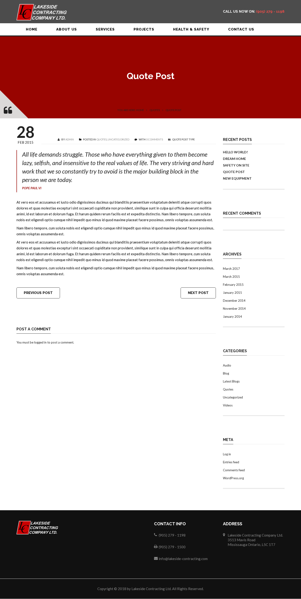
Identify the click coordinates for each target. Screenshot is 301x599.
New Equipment (237, 178)
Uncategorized (118, 139)
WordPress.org (233, 478)
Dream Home (234, 159)
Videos (228, 405)
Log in (227, 454)
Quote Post (234, 172)
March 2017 (231, 269)
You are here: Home (130, 110)
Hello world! (235, 152)
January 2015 (232, 292)
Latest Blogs (231, 381)
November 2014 (234, 308)
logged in (40, 342)
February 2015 (233, 284)
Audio (227, 365)
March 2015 (231, 276)
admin (69, 139)
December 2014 (234, 300)
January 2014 (232, 316)
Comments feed (234, 470)
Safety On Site (236, 165)
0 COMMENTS (154, 139)
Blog (226, 373)
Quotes (155, 110)
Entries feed (231, 462)
